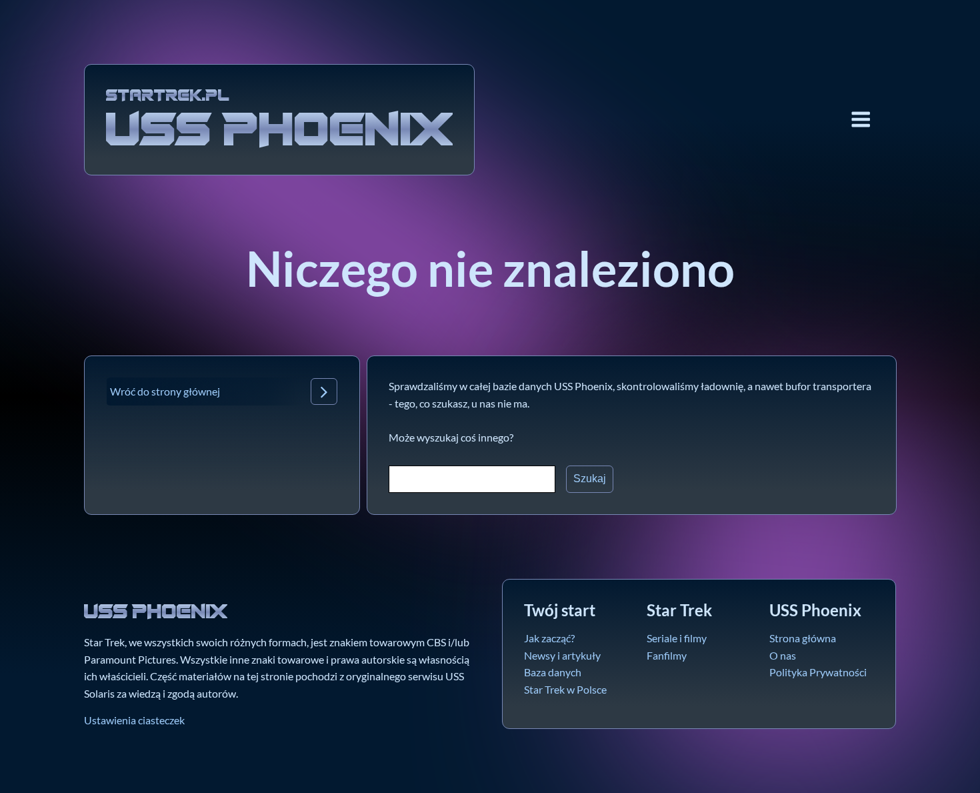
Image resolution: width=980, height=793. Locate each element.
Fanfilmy (667, 655)
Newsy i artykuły (562, 655)
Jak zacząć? (549, 638)
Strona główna (802, 638)
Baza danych (552, 672)
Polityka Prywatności (818, 672)
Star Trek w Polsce (565, 689)
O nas (782, 655)
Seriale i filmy (677, 638)
